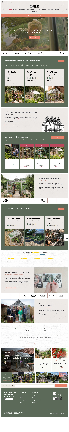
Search (33, 404)
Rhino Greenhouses (35, 392)
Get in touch (43, 317)
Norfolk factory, (20, 118)
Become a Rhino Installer (24, 400)
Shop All (61, 60)
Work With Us (22, 397)
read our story (9, 124)
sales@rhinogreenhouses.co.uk (9, 394)
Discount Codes (34, 402)
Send (61, 385)
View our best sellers (58, 137)
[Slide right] (10, 194)
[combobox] (9, 399)
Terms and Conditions (23, 395)
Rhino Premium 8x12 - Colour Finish (57, 160)
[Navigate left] (7, 261)
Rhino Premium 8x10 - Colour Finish (42, 160)
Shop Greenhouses (34, 37)
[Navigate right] (62, 261)
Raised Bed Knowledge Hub (36, 400)
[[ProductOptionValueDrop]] (10, 164)
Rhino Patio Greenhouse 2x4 (12, 160)
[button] (3, 9)
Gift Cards (33, 397)
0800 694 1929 (10, 393)
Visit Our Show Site (23, 392)
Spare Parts (34, 395)
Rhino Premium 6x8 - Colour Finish (27, 160)
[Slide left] (4, 194)
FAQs (21, 402)
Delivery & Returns (23, 404)
